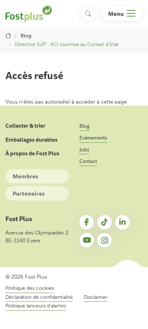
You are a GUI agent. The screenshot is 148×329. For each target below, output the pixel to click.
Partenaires (29, 193)
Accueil (8, 36)
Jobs (84, 150)
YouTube (86, 240)
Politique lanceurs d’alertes (35, 306)
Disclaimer (95, 297)
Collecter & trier (25, 126)
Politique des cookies (29, 288)
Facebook (86, 222)
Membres (25, 176)
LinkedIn (122, 222)
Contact (88, 161)
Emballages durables (31, 140)
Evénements (93, 138)
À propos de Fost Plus (32, 153)
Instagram (104, 240)
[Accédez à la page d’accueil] (28, 13)
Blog (25, 36)
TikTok (104, 222)
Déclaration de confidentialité (39, 297)
